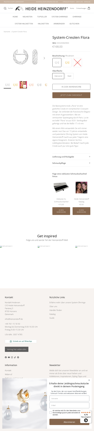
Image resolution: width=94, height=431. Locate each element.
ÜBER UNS (79, 2)
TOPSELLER (42, 16)
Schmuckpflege (59, 163)
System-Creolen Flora (19, 32)
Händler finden (55, 310)
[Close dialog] (89, 380)
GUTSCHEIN (74, 23)
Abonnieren (69, 421)
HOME (15, 16)
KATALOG (87, 2)
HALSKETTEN (43, 23)
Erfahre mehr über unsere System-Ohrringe (67, 302)
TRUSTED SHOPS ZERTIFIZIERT (14, 2)
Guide (51, 318)
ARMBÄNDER (59, 23)
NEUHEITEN (27, 16)
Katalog (52, 314)
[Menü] (90, 411)
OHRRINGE (77, 16)
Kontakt (8, 370)
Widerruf (8, 374)
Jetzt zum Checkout (71, 95)
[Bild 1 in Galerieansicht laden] (25, 57)
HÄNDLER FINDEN (69, 2)
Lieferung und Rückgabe (63, 156)
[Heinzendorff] (41, 8)
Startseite (7, 32)
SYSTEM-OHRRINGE (60, 16)
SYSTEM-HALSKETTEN (24, 23)
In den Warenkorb (71, 87)
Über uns (53, 306)
